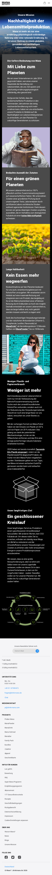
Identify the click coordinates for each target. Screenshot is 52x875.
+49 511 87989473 (12, 688)
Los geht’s (8, 769)
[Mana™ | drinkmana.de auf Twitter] (12, 858)
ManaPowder (9, 723)
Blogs (7, 840)
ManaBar (8, 736)
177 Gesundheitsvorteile (14, 795)
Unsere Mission (10, 844)
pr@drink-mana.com (12, 708)
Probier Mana (9, 719)
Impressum (9, 816)
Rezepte (8, 799)
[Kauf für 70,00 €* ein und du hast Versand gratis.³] (45, 3)
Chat (6, 698)
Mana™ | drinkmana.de (14, 870)
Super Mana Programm (13, 782)
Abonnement (9, 790)
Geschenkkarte (10, 758)
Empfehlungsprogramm (13, 786)
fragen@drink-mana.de (13, 693)
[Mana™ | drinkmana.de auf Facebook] (6, 858)
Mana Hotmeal (10, 732)
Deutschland (9, 867)
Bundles (8, 745)
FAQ (6, 778)
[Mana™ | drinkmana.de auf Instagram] (19, 858)
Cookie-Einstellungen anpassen (16, 820)
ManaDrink (9, 728)
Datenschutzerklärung (13, 812)
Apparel (7, 753)
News (7, 836)
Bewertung (9, 773)
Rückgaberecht (10, 807)
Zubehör (8, 749)
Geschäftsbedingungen (13, 803)
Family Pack (9, 741)
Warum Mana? (10, 832)
